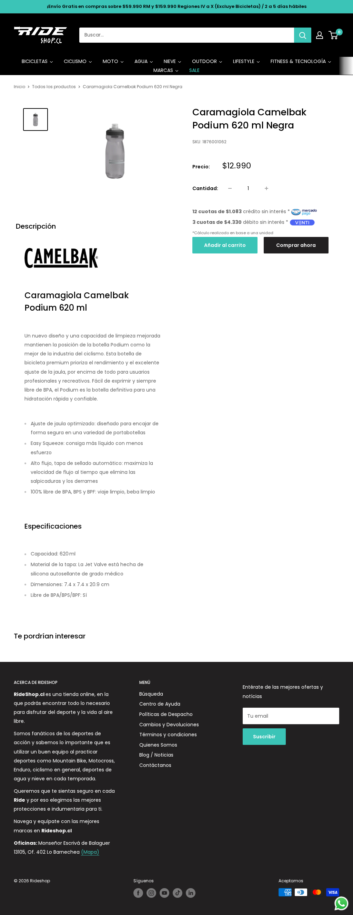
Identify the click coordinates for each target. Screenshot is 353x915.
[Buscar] (302, 35)
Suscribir (264, 736)
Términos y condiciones (168, 734)
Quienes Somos (158, 744)
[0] (333, 35)
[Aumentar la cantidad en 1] (266, 188)
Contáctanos (155, 765)
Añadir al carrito (225, 245)
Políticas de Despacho (166, 714)
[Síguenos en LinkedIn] (190, 893)
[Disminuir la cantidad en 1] (230, 188)
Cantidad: (205, 188)
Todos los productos (54, 87)
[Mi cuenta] (319, 35)
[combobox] (186, 35)
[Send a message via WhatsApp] (341, 903)
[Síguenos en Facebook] (138, 893)
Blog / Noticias (156, 754)
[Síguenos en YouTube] (164, 893)
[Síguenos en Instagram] (151, 893)
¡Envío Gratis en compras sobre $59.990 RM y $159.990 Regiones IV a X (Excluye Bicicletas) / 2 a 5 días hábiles (176, 6)
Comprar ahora (296, 245)
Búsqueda (151, 693)
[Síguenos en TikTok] (177, 893)
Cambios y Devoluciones (169, 724)
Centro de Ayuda (159, 703)
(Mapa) (90, 852)
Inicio (19, 87)
